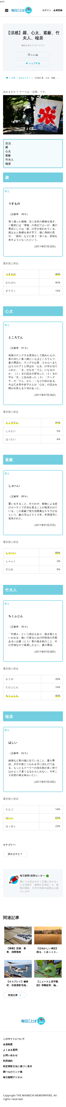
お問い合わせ (10, 1055)
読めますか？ (27, 45)
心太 (8, 151)
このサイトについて (14, 1038)
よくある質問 (10, 1049)
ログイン (46, 10)
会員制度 (8, 1044)
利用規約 (8, 1060)
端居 (8, 163)
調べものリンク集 (12, 1071)
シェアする (34, 63)
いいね (34, 54)
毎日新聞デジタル (12, 1077)
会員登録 (57, 10)
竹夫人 (9, 159)
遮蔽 (8, 155)
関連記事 (13, 995)
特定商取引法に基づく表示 (17, 1066)
